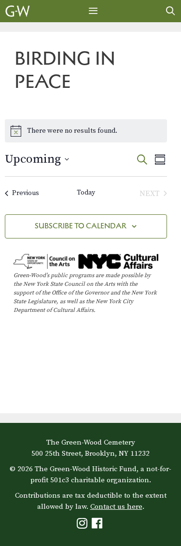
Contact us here (116, 506)
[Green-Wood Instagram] (83, 525)
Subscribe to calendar (80, 225)
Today (86, 192)
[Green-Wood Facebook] (98, 525)
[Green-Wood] (17, 11)
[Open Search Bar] (170, 11)
